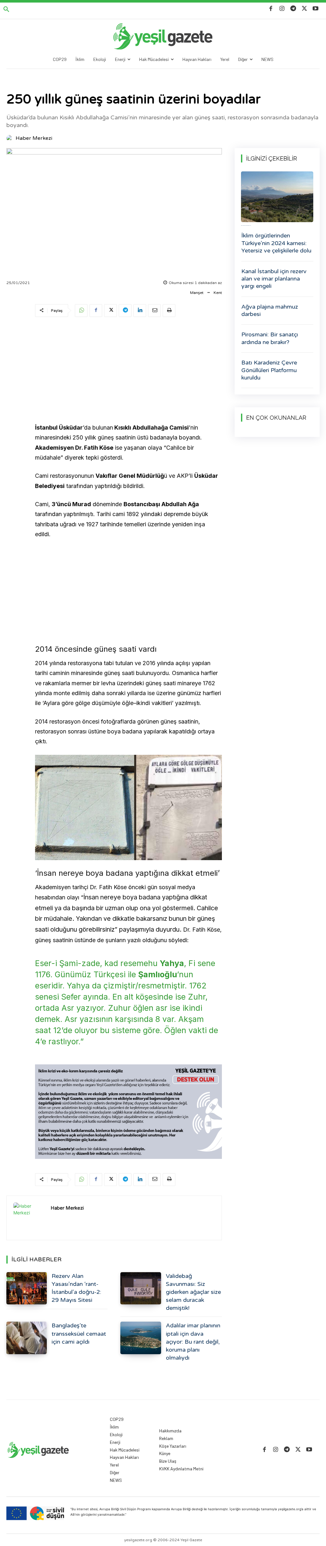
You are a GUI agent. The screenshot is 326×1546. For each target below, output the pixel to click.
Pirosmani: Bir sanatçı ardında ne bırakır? (269, 338)
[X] (304, 9)
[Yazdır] (169, 310)
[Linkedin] (139, 310)
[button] (6, 9)
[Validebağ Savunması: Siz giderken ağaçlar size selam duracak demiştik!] (140, 1288)
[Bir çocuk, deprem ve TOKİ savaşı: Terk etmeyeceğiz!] (277, 196)
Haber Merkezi (34, 138)
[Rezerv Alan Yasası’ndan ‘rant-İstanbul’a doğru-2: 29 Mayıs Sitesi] (26, 1288)
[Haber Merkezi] (10, 138)
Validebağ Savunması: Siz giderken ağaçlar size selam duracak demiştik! (193, 1292)
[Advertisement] (128, 371)
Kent (218, 292)
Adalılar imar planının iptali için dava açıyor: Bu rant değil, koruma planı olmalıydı (193, 1341)
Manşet (196, 292)
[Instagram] (282, 9)
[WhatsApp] (81, 310)
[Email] (154, 310)
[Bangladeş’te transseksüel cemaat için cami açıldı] (26, 1338)
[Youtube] (316, 9)
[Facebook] (271, 9)
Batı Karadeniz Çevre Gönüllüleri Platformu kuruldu (269, 370)
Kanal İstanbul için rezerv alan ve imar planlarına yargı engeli (274, 279)
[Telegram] (293, 9)
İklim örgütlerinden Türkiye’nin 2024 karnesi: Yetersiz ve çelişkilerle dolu (276, 243)
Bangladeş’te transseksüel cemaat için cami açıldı (79, 1333)
